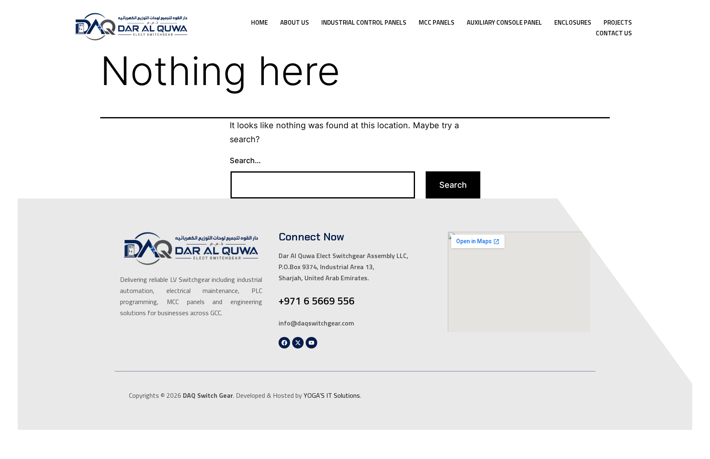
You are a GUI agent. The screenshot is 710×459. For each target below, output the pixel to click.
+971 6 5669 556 (317, 301)
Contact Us (614, 33)
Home (259, 22)
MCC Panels (436, 22)
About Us (294, 22)
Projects (618, 22)
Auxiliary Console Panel (504, 22)
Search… (245, 160)
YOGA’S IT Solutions (332, 395)
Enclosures (572, 22)
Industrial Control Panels (363, 22)
